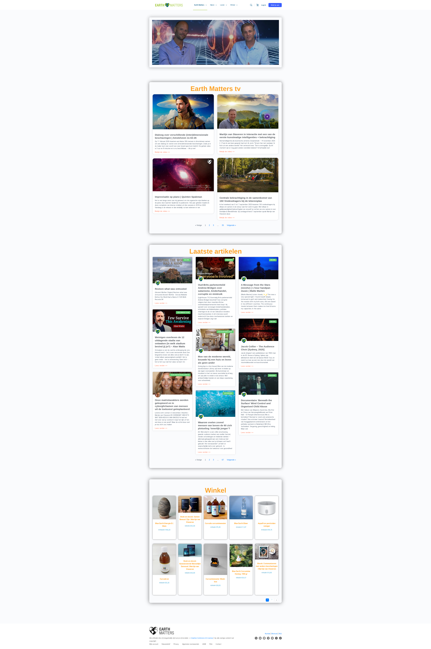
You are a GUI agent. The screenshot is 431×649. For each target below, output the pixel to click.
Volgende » (231, 225)
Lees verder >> (161, 303)
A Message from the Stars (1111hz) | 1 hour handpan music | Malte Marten (255, 288)
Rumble (267, 634)
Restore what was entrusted (171, 289)
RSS (280, 634)
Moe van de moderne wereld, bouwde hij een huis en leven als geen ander (214, 359)
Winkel (215, 490)
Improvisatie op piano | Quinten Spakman (178, 197)
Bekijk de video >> (162, 152)
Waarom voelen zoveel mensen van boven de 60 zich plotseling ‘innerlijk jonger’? (215, 425)
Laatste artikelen (215, 251)
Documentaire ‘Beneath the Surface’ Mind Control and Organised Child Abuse (256, 403)
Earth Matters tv (215, 88)
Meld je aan (275, 5)
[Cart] (257, 5)
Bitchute (274, 634)
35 (223, 225)
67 (223, 460)
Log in (263, 5)
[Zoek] (251, 5)
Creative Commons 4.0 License (202, 638)
